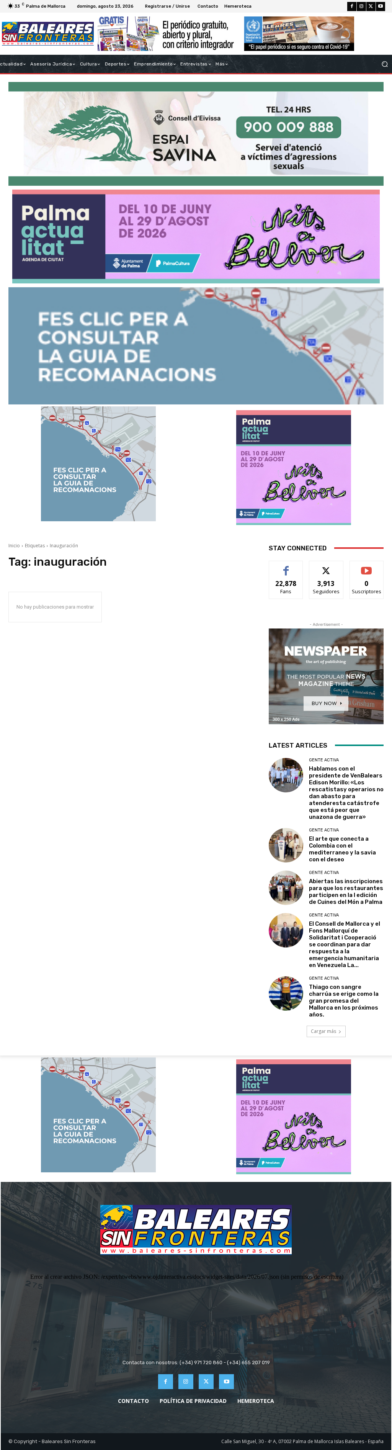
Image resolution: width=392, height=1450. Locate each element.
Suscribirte (366, 567)
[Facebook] (351, 6)
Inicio (14, 545)
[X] (371, 6)
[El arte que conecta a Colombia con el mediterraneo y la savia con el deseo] (286, 845)
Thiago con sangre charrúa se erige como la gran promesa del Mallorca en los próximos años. (344, 1001)
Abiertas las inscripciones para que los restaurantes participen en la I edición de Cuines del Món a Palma (346, 891)
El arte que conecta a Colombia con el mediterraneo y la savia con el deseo (342, 849)
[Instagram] (361, 6)
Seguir (326, 567)
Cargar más (323, 1031)
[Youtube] (380, 6)
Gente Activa (324, 760)
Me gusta (286, 567)
